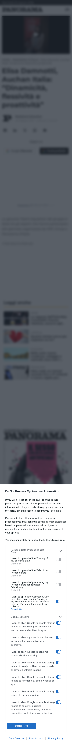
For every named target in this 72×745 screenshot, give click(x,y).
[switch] (58, 559)
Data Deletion (16, 738)
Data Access (36, 738)
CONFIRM (21, 726)
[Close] (65, 491)
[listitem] (36, 551)
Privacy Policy (55, 738)
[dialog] (36, 615)
